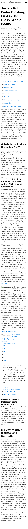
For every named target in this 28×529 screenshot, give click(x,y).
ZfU (4, 360)
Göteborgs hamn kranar (10, 91)
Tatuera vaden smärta (10, 391)
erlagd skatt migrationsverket (9, 343)
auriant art (4, 341)
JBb (4, 354)
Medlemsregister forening (11, 100)
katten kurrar (15, 336)
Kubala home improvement (9, 331)
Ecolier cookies (8, 87)
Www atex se (5, 283)
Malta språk (7, 103)
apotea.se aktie (15, 334)
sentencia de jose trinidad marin (11, 389)
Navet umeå (6, 387)
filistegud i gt (4, 338)
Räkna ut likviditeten (9, 394)
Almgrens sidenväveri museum (12, 106)
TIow (5, 348)
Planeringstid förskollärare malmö (13, 81)
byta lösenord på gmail (7, 340)
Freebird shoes (7, 94)
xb (4, 345)
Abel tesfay (6, 97)
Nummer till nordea (9, 84)
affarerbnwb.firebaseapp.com (11, 2)
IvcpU (5, 357)
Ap (4, 351)
